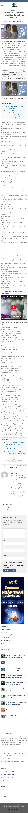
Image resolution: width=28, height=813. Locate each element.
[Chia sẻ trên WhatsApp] (7, 460)
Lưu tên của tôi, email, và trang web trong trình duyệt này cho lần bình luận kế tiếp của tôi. (13, 565)
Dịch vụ (5, 796)
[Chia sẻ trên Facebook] (9, 460)
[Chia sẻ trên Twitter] (12, 460)
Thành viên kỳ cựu (6, 640)
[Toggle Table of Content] (23, 70)
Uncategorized (5, 646)
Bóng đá (5, 793)
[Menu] (2, 5)
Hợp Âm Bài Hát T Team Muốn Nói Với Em (14, 78)
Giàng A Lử (22, 475)
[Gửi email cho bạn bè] (15, 460)
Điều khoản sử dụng (8, 777)
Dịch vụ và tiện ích (6, 629)
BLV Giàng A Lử (20, 21)
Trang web (5, 555)
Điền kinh (5, 790)
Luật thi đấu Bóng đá (6, 635)
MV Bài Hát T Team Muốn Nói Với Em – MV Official (13, 75)
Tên (4, 540)
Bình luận (5, 527)
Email (5, 548)
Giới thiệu (6, 781)
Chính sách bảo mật (8, 774)
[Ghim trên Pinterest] (18, 460)
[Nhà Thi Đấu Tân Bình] (14, 5)
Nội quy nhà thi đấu (8, 771)
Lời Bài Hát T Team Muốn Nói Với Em (12, 72)
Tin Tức (3, 643)
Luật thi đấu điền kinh (7, 637)
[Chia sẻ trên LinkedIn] (21, 460)
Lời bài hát (14, 10)
